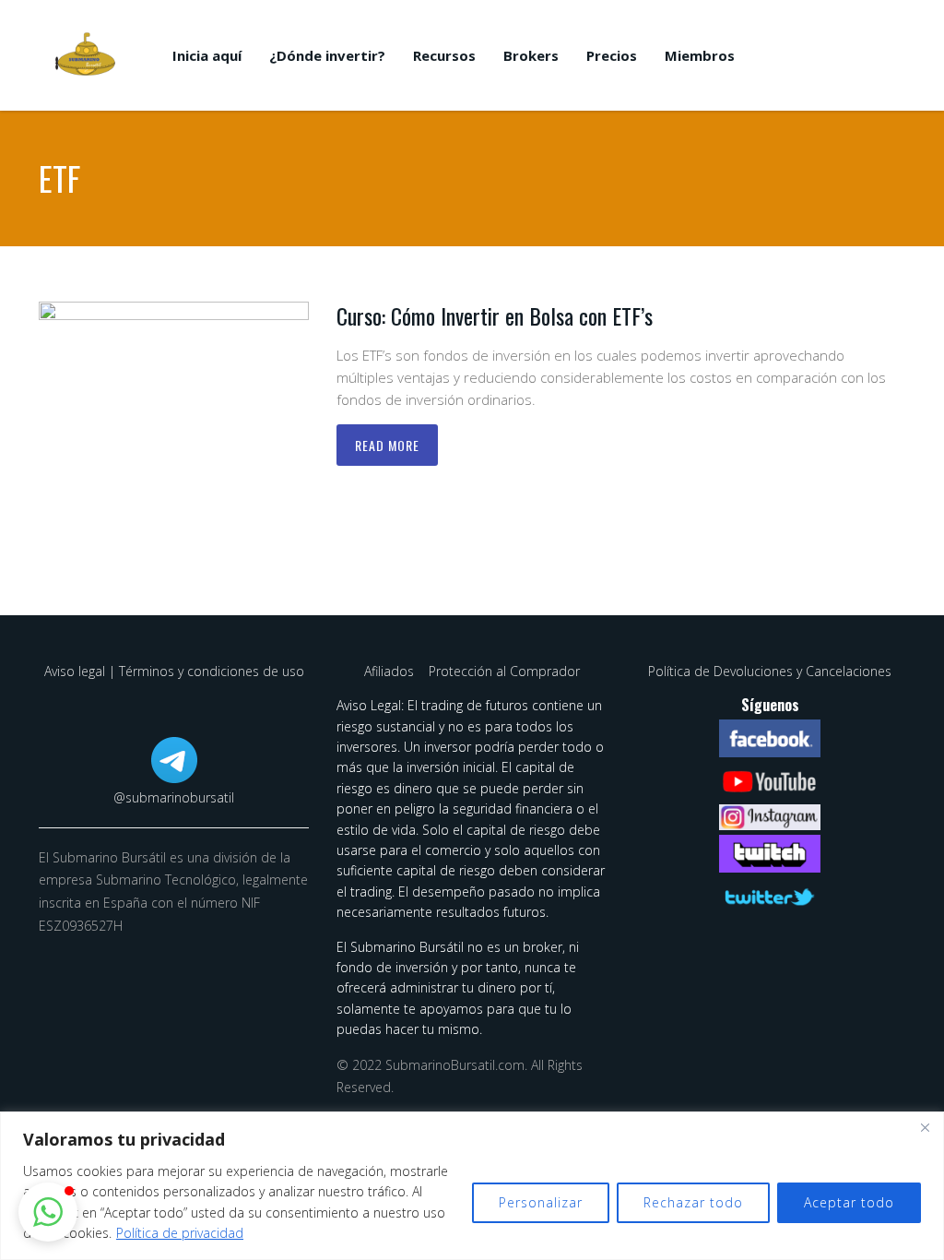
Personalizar (541, 1202)
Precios (611, 55)
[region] (472, 1185)
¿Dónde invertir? (327, 55)
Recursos (444, 55)
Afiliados (391, 671)
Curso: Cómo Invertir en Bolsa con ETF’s (494, 315)
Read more (387, 445)
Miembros (700, 55)
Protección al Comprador (504, 671)
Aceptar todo (849, 1202)
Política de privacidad (179, 1233)
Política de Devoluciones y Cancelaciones (769, 671)
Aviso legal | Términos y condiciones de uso (174, 671)
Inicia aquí (207, 55)
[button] (47, 1212)
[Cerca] (925, 1127)
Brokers (531, 55)
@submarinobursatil (173, 797)
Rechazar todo (693, 1202)
